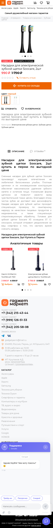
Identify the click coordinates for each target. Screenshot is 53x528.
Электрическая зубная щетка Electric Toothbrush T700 (39, 275)
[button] (22, 56)
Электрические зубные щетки (25, 125)
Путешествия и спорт (12, 425)
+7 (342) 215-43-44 (14, 313)
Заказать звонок (8, 331)
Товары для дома (10, 413)
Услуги (5, 429)
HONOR (5, 437)
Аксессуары (6, 8)
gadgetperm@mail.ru (15, 340)
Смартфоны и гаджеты (13, 397)
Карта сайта (36, 525)
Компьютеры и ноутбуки (14, 401)
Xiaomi (23, 8)
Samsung (31, 8)
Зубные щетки (45, 125)
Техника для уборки (11, 389)
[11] (15, 100)
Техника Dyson (9, 393)
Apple (15, 8)
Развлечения (8, 421)
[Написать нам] (46, 521)
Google (5, 433)
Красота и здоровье (11, 417)
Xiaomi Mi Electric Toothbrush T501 (9, 275)
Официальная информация (26, 520)
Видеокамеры (8, 409)
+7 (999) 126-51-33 (14, 320)
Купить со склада (29, 86)
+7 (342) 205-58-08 (15, 327)
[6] (5, 100)
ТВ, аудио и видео (10, 405)
